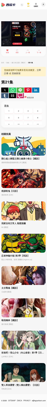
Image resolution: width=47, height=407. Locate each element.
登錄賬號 (16, 73)
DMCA (19, 400)
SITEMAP (12, 400)
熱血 (7, 62)
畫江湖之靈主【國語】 (19, 62)
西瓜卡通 (8, 5)
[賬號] (43, 4)
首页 (2, 62)
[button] (22, 5)
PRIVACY (26, 400)
